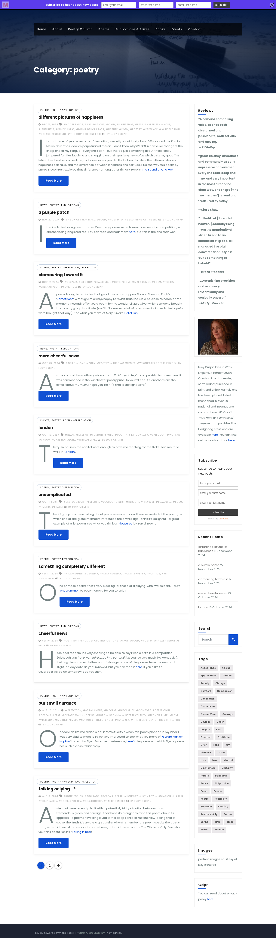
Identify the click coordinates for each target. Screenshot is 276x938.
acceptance (208, 667)
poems (103, 29)
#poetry (136, 129)
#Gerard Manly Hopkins (78, 715)
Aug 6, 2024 (49, 796)
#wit (165, 573)
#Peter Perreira (110, 573)
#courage (91, 796)
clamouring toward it (60, 275)
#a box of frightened (80, 219)
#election (85, 282)
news (44, 205)
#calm (110, 124)
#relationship (92, 801)
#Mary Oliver (141, 282)
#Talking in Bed (114, 801)
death (220, 721)
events (176, 29)
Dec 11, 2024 (49, 124)
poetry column (80, 29)
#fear (139, 124)
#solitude (59, 134)
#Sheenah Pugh (49, 286)
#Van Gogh (157, 434)
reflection (89, 267)
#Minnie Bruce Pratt (90, 129)
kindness (206, 752)
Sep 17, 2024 (49, 573)
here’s (131, 741)
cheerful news (53, 633)
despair (205, 729)
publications (70, 205)
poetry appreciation (65, 110)
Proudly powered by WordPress (53, 933)
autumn (227, 675)
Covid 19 (205, 721)
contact (195, 29)
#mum (73, 719)
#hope (165, 124)
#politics (153, 573)
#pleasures (163, 501)
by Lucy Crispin (116, 134)
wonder (219, 829)
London (70, 452)
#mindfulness (65, 129)
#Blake (70, 434)
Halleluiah (131, 313)
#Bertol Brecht (74, 501)
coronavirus (208, 706)
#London (96, 434)
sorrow (228, 814)
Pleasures (125, 523)
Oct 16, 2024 (50, 434)
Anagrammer (69, 590)
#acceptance (73, 124)
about (57, 29)
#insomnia (113, 715)
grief (204, 744)
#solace (44, 134)
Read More (53, 181)
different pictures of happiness (70, 117)
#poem (123, 129)
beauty (205, 683)
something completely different (71, 566)
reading (223, 806)
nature (205, 775)
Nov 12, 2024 (50, 282)
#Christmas (125, 124)
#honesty (131, 796)
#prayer (57, 506)
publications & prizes (132, 29)
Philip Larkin (221, 783)
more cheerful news (58, 356)
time (217, 821)
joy (227, 744)
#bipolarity (126, 710)
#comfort (143, 710)
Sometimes (65, 299)
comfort (206, 691)
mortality (227, 768)
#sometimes (69, 286)
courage (227, 714)
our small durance (57, 703)
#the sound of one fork (85, 134)
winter (204, 829)
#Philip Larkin (47, 801)
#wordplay (46, 578)
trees (230, 821)
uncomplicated (54, 495)
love (214, 760)
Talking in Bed (81, 832)
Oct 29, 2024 (50, 363)
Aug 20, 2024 (50, 710)
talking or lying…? (57, 789)
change (220, 683)
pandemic (221, 775)
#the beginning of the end (139, 219)
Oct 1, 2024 (49, 501)
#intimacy (146, 796)
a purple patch (53, 212)
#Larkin (177, 796)
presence (206, 806)
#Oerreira (91, 573)
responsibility (209, 814)
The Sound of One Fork (157, 169)
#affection (73, 710)
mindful (228, 760)
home (41, 29)
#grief (70, 363)
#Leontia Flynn (158, 715)
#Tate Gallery (138, 434)
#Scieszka (122, 719)
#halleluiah (102, 282)
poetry (45, 110)
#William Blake (87, 439)
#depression (161, 710)
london (45, 428)
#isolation (163, 796)
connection (208, 698)
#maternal (46, 719)
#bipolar (110, 710)
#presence (150, 129)
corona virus (208, 714)
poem (204, 791)
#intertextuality (134, 715)
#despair (70, 282)
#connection (73, 796)
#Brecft (93, 501)
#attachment (93, 710)
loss (203, 760)
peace (204, 783)
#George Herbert (112, 501)
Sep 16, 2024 (49, 640)
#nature (112, 129)
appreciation (208, 675)
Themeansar (113, 933)
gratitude (223, 737)
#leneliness (46, 129)
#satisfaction (169, 129)
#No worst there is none (96, 719)
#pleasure (147, 501)
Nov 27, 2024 (50, 219)
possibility (221, 798)
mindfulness (208, 768)
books (160, 29)
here (132, 232)
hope (216, 744)
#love (126, 282)
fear (219, 729)
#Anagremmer (73, 573)
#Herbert (132, 501)
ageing (226, 667)
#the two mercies (123, 363)
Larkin (221, 752)
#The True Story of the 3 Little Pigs (156, 719)
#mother (61, 719)
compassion (224, 691)
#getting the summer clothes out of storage (96, 640)
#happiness (152, 124)
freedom (206, 737)
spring (204, 821)
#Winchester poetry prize (155, 363)
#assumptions (94, 124)
